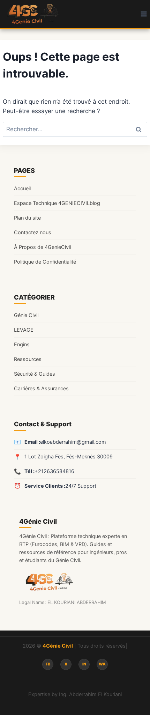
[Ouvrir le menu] (143, 13)
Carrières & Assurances (41, 388)
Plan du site (27, 218)
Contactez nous (32, 232)
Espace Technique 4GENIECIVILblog (57, 203)
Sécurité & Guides (34, 374)
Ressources (28, 359)
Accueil (22, 188)
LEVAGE (23, 330)
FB (48, 664)
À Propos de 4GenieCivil (42, 247)
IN (84, 664)
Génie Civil (26, 315)
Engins (22, 344)
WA (102, 664)
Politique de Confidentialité (45, 262)
